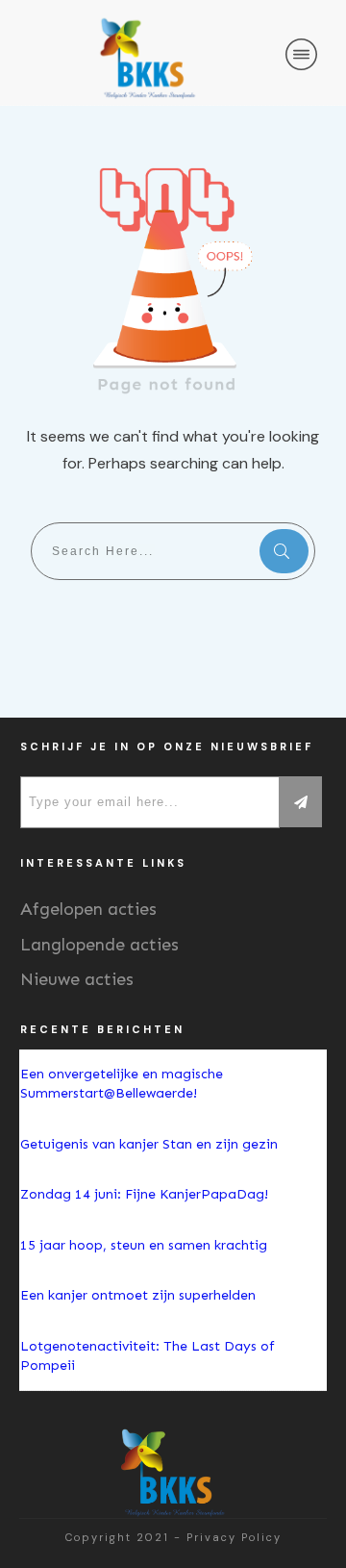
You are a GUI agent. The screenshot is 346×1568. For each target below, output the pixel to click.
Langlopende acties (99, 944)
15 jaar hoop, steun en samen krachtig (143, 1245)
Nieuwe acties (77, 979)
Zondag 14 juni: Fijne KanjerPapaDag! (146, 1194)
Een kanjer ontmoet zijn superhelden (138, 1295)
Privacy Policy (234, 1537)
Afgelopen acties (88, 909)
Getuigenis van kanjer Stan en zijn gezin (149, 1144)
